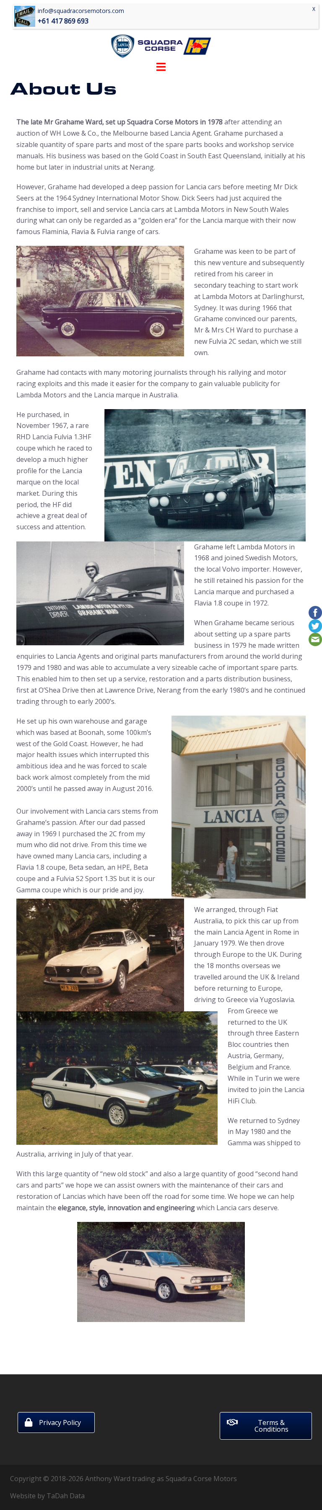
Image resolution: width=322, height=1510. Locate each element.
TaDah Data (66, 1495)
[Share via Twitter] (315, 625)
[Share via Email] (315, 638)
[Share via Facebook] (315, 611)
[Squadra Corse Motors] (161, 32)
